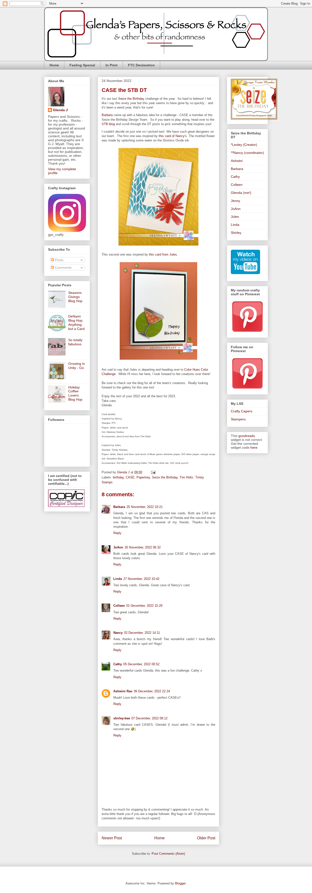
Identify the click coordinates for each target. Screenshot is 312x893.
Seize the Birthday (131, 98)
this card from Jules (162, 254)
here (253, 447)
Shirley (236, 233)
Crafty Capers (241, 411)
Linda (117, 579)
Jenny (235, 201)
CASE (130, 477)
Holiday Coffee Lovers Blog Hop (75, 393)
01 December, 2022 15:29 (144, 605)
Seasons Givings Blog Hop (75, 297)
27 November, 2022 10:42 (141, 579)
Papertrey (143, 477)
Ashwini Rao (122, 691)
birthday (118, 477)
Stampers (238, 419)
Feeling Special (82, 65)
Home (54, 65)
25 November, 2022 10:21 (145, 507)
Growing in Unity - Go (76, 366)
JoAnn (118, 547)
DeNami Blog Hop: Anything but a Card (76, 322)
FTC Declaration (141, 65)
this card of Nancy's (173, 136)
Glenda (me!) (241, 193)
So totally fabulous (75, 342)
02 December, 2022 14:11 (142, 633)
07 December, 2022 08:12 (149, 718)
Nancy (118, 633)
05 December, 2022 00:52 (141, 664)
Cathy (117, 664)
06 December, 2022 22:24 (152, 691)
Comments (63, 267)
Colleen (119, 605)
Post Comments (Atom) (168, 853)
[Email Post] (152, 472)
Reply (117, 533)
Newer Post (112, 838)
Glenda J (60, 110)
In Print (111, 65)
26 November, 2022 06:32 (143, 547)
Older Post (206, 838)
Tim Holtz (186, 477)
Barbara (107, 115)
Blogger (180, 883)
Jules (235, 216)
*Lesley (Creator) (244, 145)
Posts (58, 260)
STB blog (108, 124)
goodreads (246, 436)
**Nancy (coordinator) (247, 153)
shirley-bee (121, 718)
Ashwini (237, 161)
